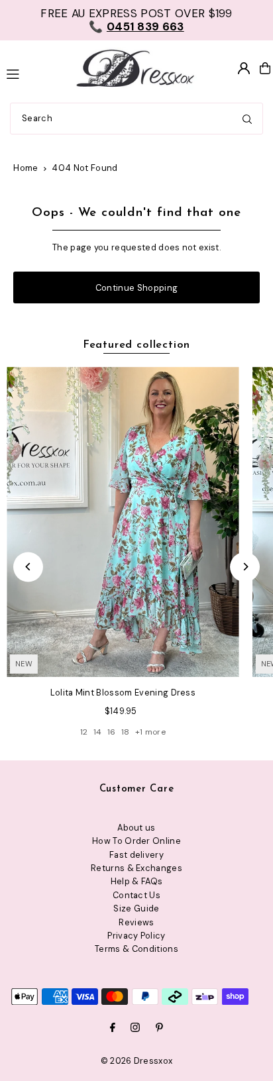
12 (84, 732)
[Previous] (28, 567)
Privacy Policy (136, 935)
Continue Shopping (136, 287)
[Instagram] (135, 1028)
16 (111, 732)
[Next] (245, 567)
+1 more (150, 732)
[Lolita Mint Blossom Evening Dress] (123, 522)
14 (97, 732)
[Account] (244, 68)
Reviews (136, 922)
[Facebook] (112, 1028)
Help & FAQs (137, 881)
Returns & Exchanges (136, 868)
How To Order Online (136, 841)
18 (125, 732)
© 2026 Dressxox (137, 1060)
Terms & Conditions (136, 948)
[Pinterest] (159, 1028)
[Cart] (265, 68)
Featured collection (136, 345)
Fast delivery (136, 854)
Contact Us (136, 895)
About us (136, 827)
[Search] (247, 118)
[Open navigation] (32, 73)
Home (25, 168)
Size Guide (136, 908)
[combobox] (136, 118)
